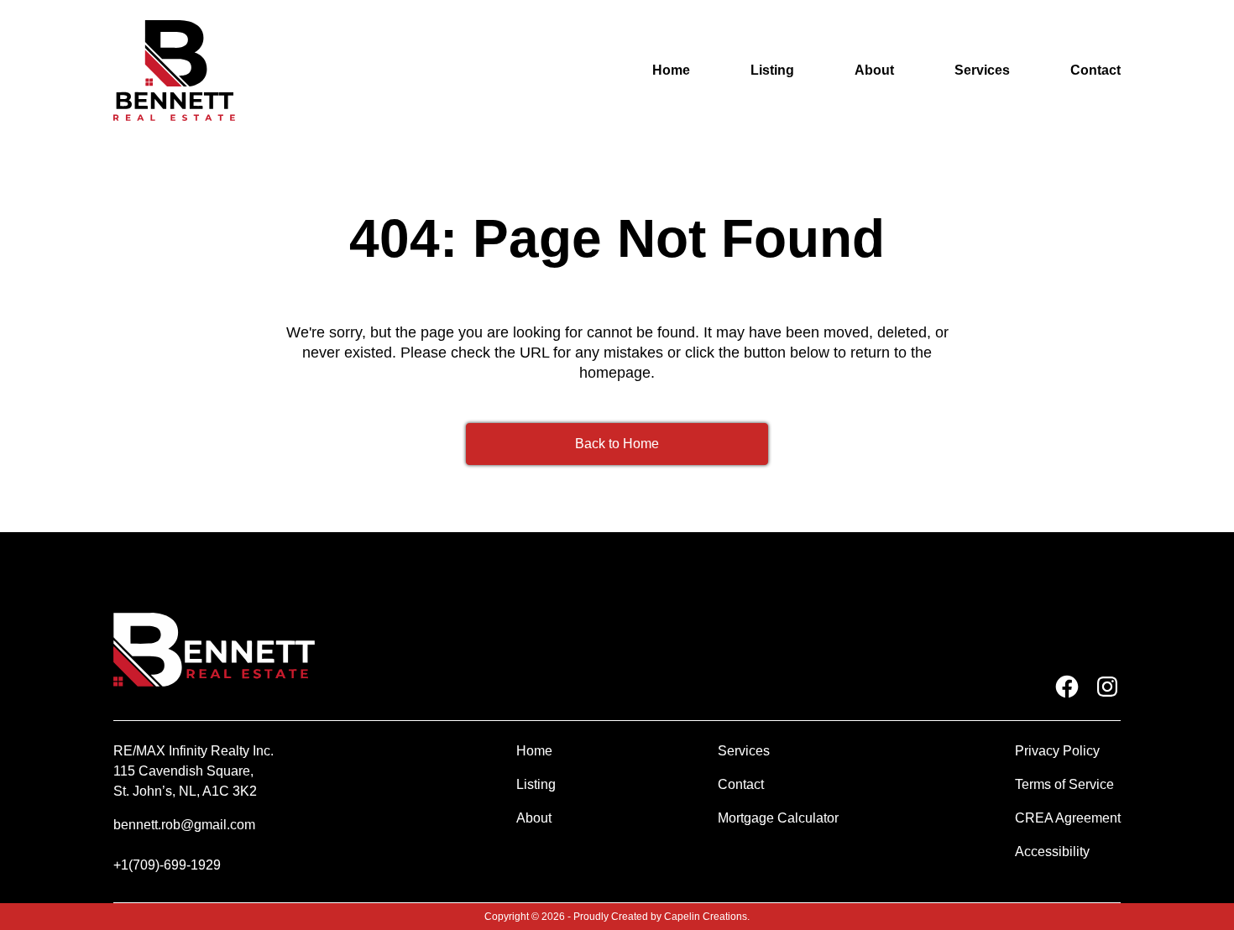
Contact (1095, 70)
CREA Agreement (1068, 818)
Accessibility (1052, 851)
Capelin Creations (705, 916)
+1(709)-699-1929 (167, 865)
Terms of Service (1064, 784)
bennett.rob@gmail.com (184, 825)
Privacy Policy (1057, 751)
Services (982, 70)
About (874, 70)
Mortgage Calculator (778, 818)
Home (671, 70)
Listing (772, 70)
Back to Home (617, 443)
